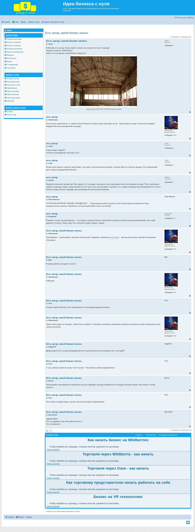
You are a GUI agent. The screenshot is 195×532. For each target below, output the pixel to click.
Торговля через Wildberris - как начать (118, 454)
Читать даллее (53, 450)
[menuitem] (191, 18)
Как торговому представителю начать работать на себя (118, 482)
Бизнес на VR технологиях (118, 497)
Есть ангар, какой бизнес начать (66, 33)
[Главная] (31, 7)
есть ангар (52, 117)
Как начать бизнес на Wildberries (118, 440)
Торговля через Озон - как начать (118, 468)
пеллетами (114, 237)
